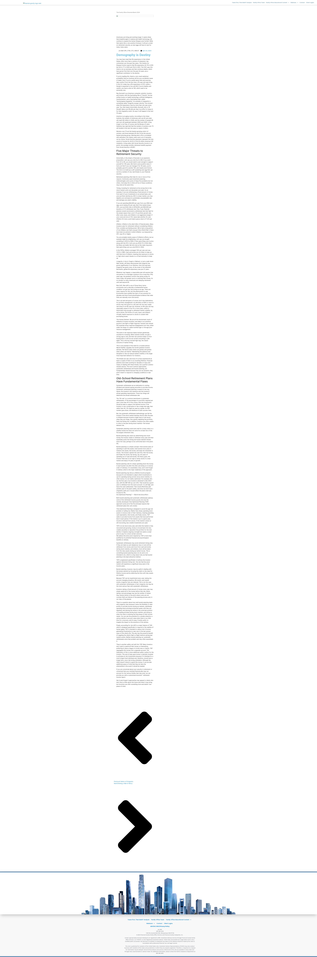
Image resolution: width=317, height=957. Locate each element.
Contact (302, 2)
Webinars (293, 2)
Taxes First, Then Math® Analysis (242, 2)
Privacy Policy (164, 926)
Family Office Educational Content (276, 2)
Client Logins (310, 2)
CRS (157, 926)
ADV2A (152, 926)
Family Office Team (259, 2)
